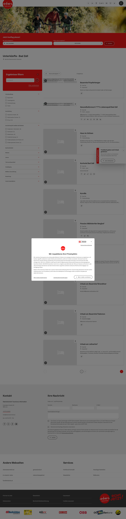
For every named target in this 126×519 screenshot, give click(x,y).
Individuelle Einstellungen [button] (60, 277)
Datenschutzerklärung (86, 245)
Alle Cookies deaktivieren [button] (40, 277)
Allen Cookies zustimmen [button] (84, 277)
